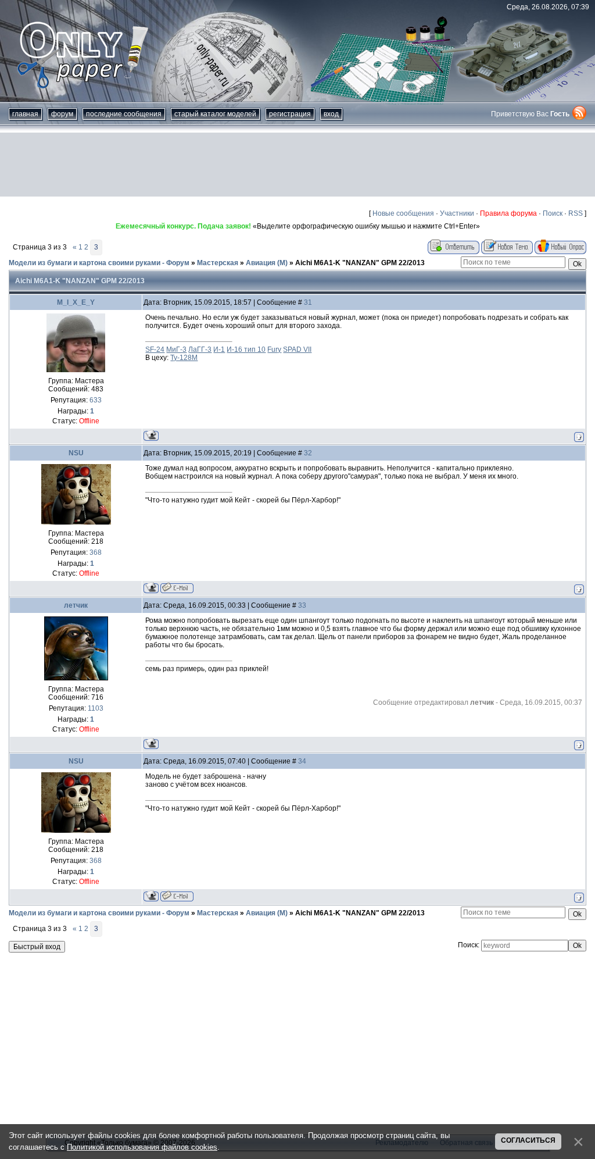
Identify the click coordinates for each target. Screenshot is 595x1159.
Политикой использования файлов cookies (142, 1147)
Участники (457, 213)
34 (302, 761)
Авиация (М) (267, 263)
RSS (575, 213)
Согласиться (528, 1140)
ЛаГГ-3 (200, 349)
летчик (76, 605)
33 (302, 605)
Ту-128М (184, 358)
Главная (25, 114)
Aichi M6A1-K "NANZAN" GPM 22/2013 (360, 263)
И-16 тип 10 (246, 349)
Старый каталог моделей (215, 114)
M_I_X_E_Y (76, 302)
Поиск (552, 213)
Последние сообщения (124, 114)
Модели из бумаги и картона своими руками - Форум (99, 263)
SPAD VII (297, 349)
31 (308, 302)
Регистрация (290, 114)
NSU (76, 453)
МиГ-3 (176, 349)
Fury (274, 349)
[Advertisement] (297, 164)
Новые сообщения (403, 213)
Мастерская (217, 263)
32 (308, 453)
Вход (331, 114)
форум (62, 114)
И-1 (219, 349)
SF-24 (154, 349)
